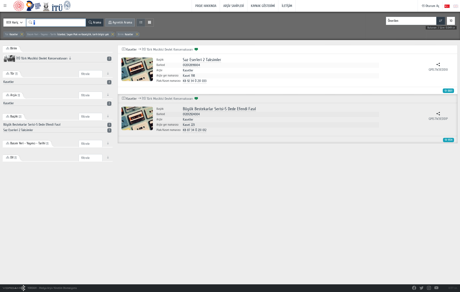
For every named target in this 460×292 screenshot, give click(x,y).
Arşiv (159, 70)
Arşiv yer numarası (167, 75)
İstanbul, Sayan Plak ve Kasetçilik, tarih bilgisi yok (68, 34)
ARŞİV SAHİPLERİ (233, 6)
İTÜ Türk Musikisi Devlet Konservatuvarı (62, 58)
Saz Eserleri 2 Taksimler (202, 59)
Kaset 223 (189, 125)
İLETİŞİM (287, 6)
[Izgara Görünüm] (149, 22)
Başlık (160, 60)
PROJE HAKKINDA (205, 6)
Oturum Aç (432, 6)
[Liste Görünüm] (140, 22)
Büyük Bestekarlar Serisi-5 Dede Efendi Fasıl (219, 108)
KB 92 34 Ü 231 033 (195, 81)
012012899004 (191, 65)
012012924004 (191, 114)
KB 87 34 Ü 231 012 (194, 130)
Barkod (160, 65)
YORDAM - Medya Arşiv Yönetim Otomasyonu (52, 288)
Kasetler (11, 34)
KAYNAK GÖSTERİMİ (263, 6)
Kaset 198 (189, 76)
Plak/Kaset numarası (168, 81)
